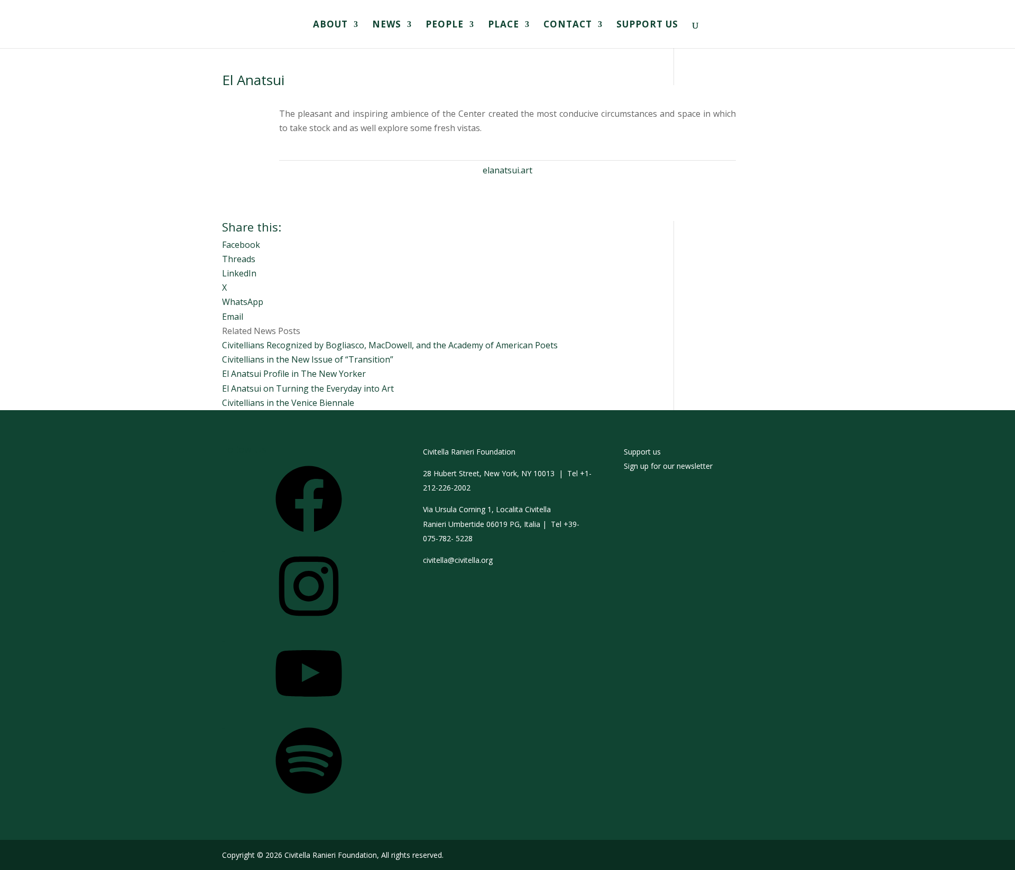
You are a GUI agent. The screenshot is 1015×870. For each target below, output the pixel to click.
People (445, 25)
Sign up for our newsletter (668, 466)
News (386, 25)
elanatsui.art (507, 170)
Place (503, 25)
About (330, 25)
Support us (642, 452)
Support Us (647, 25)
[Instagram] (308, 623)
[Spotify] (308, 797)
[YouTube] (308, 710)
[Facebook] (308, 536)
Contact (567, 25)
